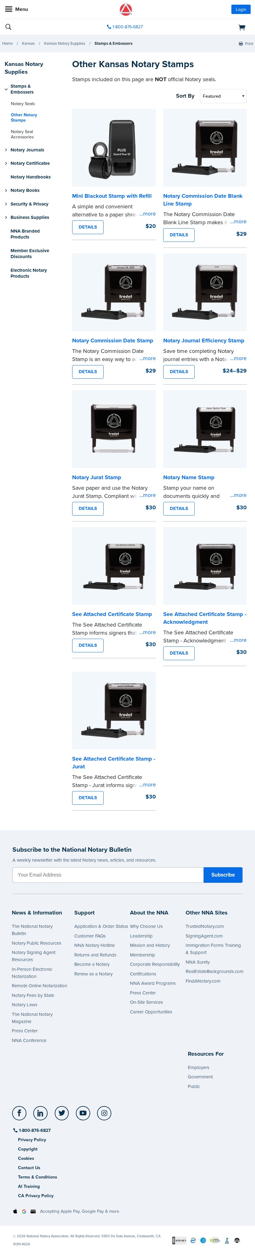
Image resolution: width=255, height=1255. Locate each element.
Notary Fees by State (33, 995)
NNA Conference (29, 1040)
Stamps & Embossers (113, 43)
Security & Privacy (30, 204)
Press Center (25, 1031)
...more (147, 213)
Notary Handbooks (31, 177)
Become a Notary (91, 964)
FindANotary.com (203, 981)
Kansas (28, 43)
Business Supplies (30, 217)
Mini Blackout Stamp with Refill (112, 195)
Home (7, 43)
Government (200, 1077)
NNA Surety (198, 962)
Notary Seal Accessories (22, 134)
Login (241, 9)
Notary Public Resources (36, 943)
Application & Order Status (101, 926)
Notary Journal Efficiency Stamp (203, 340)
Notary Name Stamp (189, 477)
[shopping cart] (211, 27)
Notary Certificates (30, 163)
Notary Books (25, 190)
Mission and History (150, 945)
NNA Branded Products (25, 234)
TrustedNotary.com (205, 926)
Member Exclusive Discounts (30, 254)
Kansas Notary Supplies (64, 43)
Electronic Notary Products (29, 273)
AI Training (29, 1186)
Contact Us (29, 1167)
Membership (142, 955)
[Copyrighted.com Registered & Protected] (179, 1240)
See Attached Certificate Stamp (112, 614)
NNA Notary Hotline (94, 945)
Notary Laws (24, 1004)
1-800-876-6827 (128, 27)
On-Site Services (146, 1002)
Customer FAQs (90, 936)
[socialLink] (20, 1116)
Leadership (141, 936)
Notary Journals (27, 150)
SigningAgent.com (204, 936)
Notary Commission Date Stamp (112, 340)
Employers (198, 1067)
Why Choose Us (146, 926)
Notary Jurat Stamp (96, 477)
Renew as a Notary (93, 974)
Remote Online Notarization (39, 986)
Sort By (185, 95)
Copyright (28, 1149)
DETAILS (88, 227)
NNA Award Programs (153, 983)
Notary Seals (23, 103)
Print (249, 43)
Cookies (26, 1158)
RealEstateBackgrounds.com (214, 971)
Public (194, 1086)
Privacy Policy (32, 1139)
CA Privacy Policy (35, 1195)
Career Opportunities (151, 1012)
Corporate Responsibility (155, 964)
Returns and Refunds (95, 955)
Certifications (143, 974)
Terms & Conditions (37, 1177)
